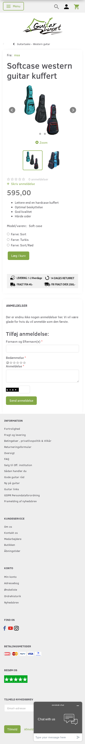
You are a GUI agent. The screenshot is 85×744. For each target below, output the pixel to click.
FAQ (6, 459)
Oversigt (9, 453)
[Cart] (76, 6)
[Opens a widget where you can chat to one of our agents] (58, 721)
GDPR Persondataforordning (22, 495)
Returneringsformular (17, 447)
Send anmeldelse (21, 400)
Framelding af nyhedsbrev (20, 501)
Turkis (20, 239)
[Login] (66, 6)
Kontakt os (11, 533)
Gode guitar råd (14, 477)
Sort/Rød (22, 245)
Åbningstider (12, 551)
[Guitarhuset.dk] (43, 25)
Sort (18, 234)
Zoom (43, 142)
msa (17, 55)
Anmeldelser (16, 305)
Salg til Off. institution (18, 465)
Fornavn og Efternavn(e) (23, 341)
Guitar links (11, 489)
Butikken (9, 545)
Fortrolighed (12, 429)
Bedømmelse (15, 358)
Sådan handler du (15, 471)
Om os (8, 526)
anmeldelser (38, 179)
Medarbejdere (12, 539)
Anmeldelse (14, 366)
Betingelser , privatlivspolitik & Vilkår (27, 441)
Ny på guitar (12, 483)
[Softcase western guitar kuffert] (42, 110)
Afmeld (29, 729)
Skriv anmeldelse (22, 184)
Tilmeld (12, 729)
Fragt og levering (15, 435)
